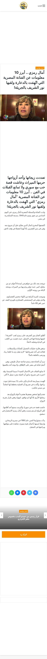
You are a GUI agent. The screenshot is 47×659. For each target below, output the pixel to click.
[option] (23, 515)
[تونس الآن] (23, 5)
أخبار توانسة (40, 68)
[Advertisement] (23, 37)
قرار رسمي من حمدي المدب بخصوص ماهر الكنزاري (23, 517)
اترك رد (23, 534)
